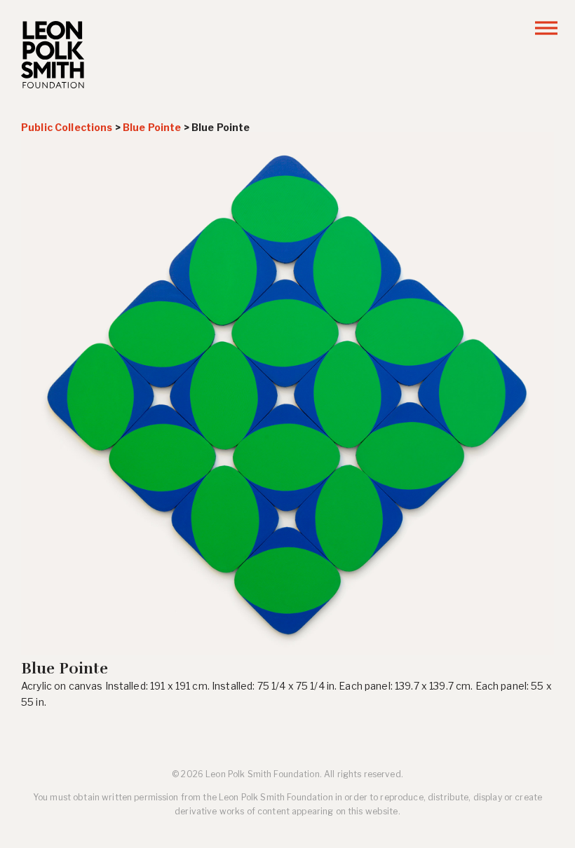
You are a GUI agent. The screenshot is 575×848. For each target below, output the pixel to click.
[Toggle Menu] (546, 27)
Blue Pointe (152, 127)
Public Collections (67, 127)
